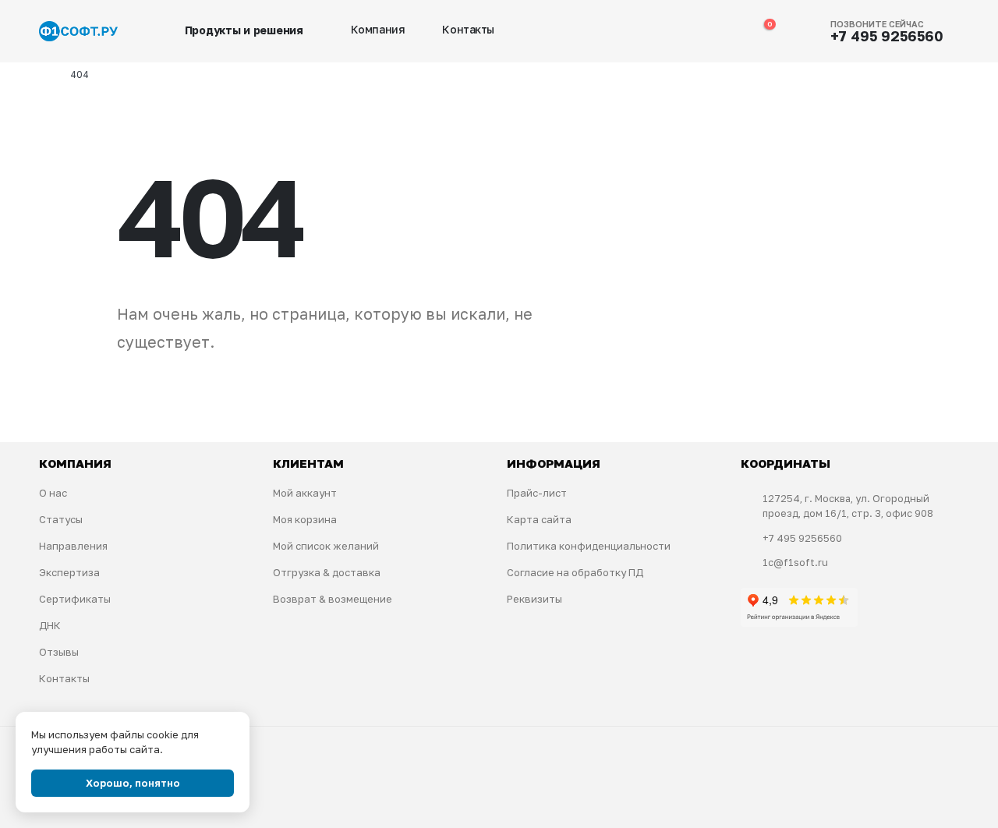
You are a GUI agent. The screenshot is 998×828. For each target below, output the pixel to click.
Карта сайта (539, 519)
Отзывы (59, 652)
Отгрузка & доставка (326, 572)
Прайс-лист (537, 493)
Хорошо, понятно (133, 783)
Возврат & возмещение (332, 599)
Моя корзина (305, 519)
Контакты (468, 29)
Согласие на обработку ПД (575, 572)
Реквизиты (534, 599)
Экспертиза (69, 572)
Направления (73, 546)
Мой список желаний (326, 546)
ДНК (50, 625)
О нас (53, 493)
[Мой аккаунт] (695, 31)
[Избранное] (728, 31)
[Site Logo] (78, 31)
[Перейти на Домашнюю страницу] (43, 75)
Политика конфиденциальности (589, 546)
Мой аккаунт (305, 493)
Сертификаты (75, 599)
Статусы (61, 519)
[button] (663, 31)
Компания (378, 29)
